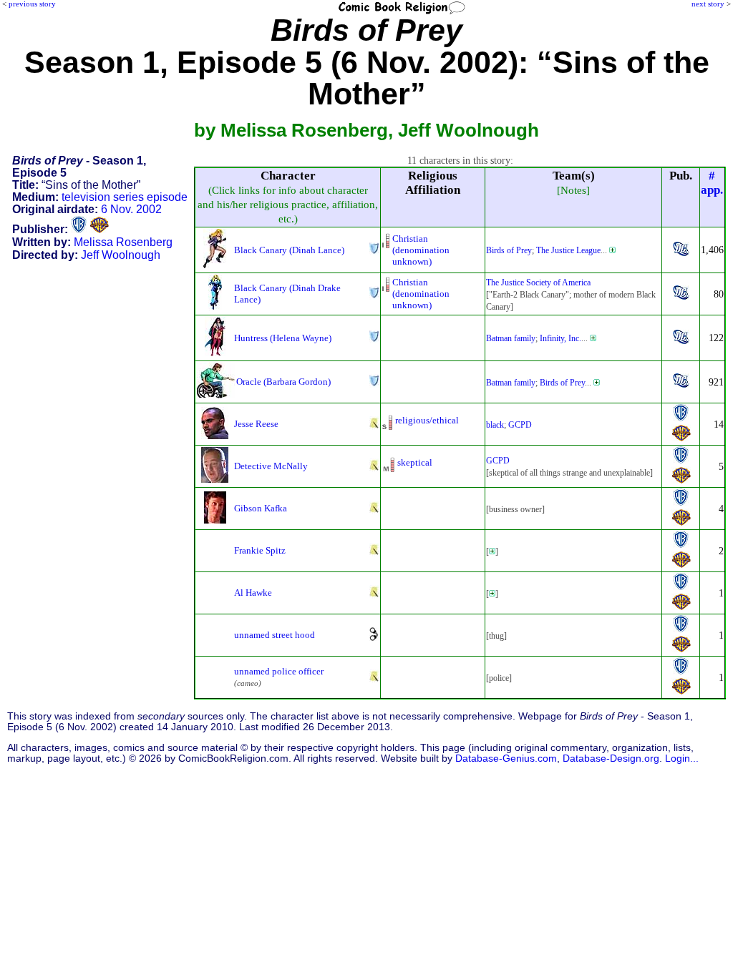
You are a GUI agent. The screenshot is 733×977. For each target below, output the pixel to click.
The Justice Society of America (538, 283)
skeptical (414, 462)
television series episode (125, 197)
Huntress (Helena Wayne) (282, 338)
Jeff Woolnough (120, 255)
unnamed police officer (279, 671)
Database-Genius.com (506, 758)
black (495, 425)
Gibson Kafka (260, 508)
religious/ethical (427, 420)
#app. (712, 183)
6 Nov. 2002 (131, 209)
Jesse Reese (256, 423)
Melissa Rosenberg (123, 242)
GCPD (520, 425)
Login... (682, 758)
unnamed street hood (274, 634)
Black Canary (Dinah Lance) (289, 250)
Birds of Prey (509, 250)
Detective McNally (271, 466)
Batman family (510, 338)
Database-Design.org (611, 758)
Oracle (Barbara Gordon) (283, 381)
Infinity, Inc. (560, 338)
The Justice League (568, 250)
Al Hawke (253, 592)
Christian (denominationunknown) (421, 250)
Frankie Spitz (260, 550)
